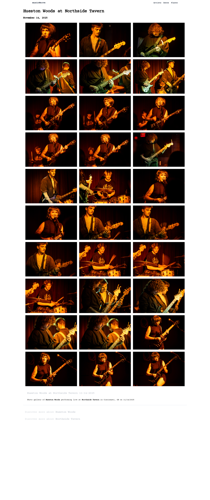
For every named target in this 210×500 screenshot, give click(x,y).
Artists (157, 3)
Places (174, 3)
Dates (166, 3)
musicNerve (39, 3)
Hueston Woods (39, 11)
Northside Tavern (84, 11)
